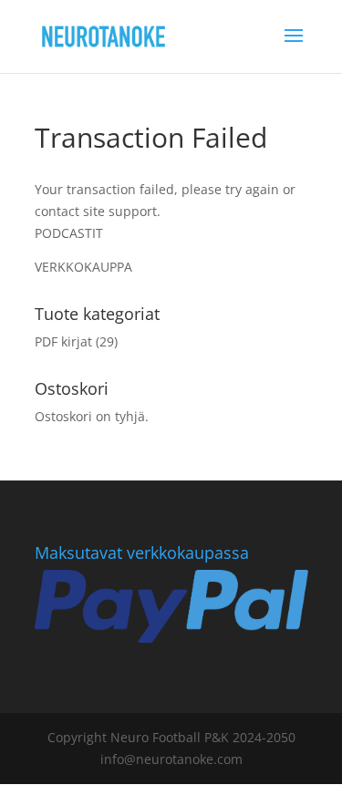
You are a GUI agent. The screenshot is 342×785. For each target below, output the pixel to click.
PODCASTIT (69, 233)
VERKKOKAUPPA (83, 266)
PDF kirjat (63, 341)
